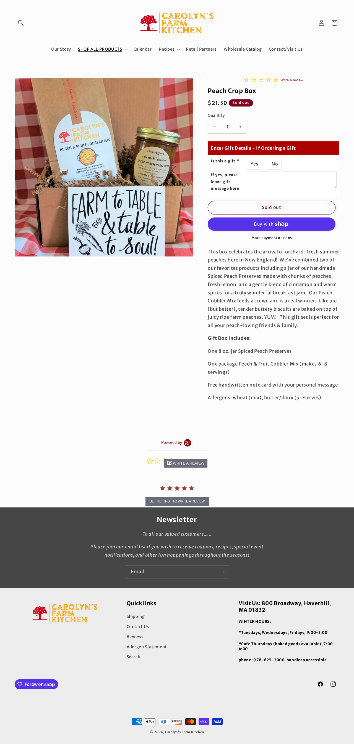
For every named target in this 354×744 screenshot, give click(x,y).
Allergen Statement (147, 646)
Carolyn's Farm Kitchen (184, 732)
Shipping (136, 616)
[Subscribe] (222, 572)
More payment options (271, 237)
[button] (21, 23)
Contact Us (138, 626)
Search (133, 656)
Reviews (135, 636)
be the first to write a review (177, 501)
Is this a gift (225, 160)
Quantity (216, 115)
